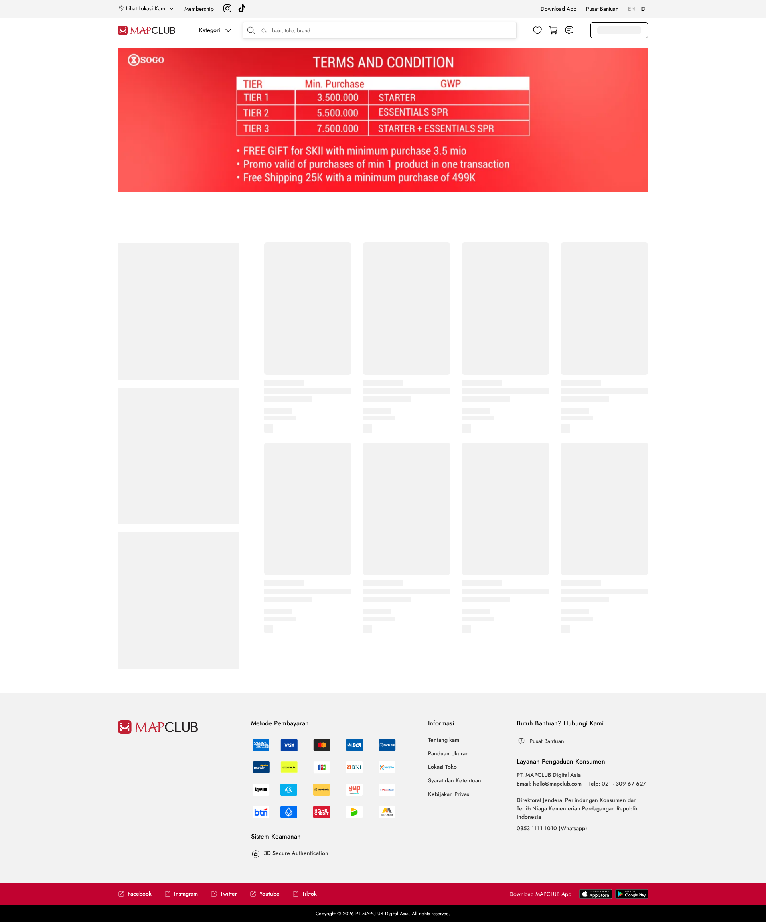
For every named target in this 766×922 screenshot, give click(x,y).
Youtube (269, 894)
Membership (199, 9)
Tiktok (309, 894)
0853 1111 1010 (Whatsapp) (552, 828)
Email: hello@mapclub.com (549, 783)
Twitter (228, 894)
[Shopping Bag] (553, 30)
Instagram (186, 894)
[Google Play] (595, 897)
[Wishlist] (537, 30)
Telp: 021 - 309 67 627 (617, 783)
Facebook (140, 894)
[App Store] (631, 897)
